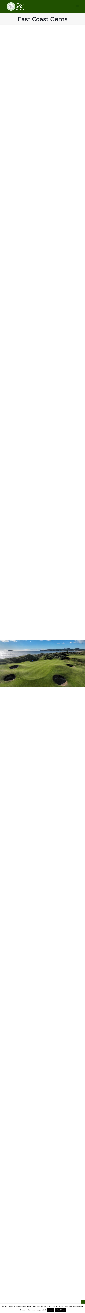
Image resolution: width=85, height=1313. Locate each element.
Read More (61, 1310)
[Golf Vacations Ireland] (15, 6)
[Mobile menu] (77, 6)
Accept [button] (50, 1310)
